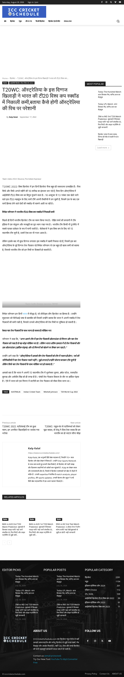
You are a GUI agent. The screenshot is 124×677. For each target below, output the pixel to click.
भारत (25, 313)
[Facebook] (102, 2)
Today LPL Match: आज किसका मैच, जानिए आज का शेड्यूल (107, 107)
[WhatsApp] (47, 125)
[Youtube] (120, 2)
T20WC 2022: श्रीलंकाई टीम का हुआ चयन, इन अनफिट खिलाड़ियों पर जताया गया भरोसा (20, 430)
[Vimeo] (115, 2)
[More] (55, 125)
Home (5, 78)
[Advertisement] (62, 49)
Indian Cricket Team (32, 392)
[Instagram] (106, 2)
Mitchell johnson (51, 392)
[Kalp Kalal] (4, 117)
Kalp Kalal (13, 117)
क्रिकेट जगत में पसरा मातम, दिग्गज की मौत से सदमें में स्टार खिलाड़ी (108, 137)
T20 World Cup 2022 (69, 392)
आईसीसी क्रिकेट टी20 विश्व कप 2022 (22, 83)
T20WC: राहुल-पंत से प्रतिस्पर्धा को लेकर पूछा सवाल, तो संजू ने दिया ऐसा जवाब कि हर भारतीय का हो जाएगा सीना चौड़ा (62, 430)
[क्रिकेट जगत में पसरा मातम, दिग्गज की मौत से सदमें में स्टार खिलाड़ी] (90, 137)
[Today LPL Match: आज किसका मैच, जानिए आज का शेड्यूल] (90, 107)
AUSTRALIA (15, 392)
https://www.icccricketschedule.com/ (44, 453)
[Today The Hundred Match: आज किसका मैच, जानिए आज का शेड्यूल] (90, 94)
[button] (118, 21)
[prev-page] (4, 543)
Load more (102, 147)
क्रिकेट (12, 78)
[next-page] (9, 543)
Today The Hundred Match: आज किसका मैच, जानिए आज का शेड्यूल (110, 94)
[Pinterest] (40, 125)
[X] (111, 2)
